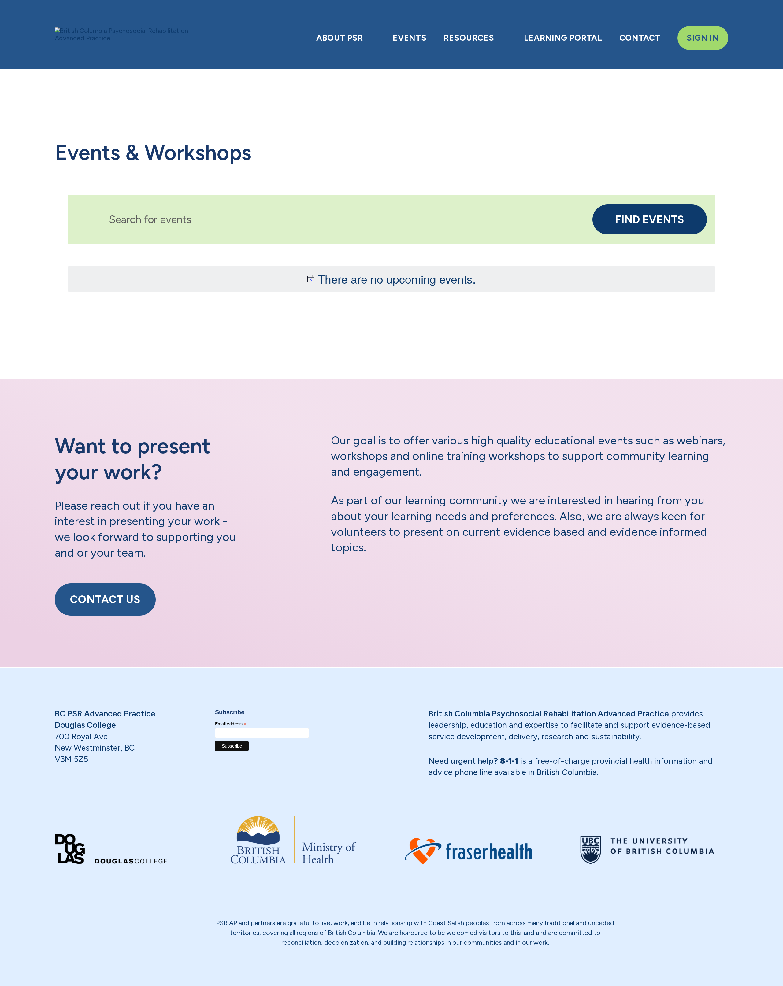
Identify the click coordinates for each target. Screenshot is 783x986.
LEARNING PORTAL (563, 38)
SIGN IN (703, 38)
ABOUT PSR (339, 38)
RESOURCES (468, 38)
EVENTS (409, 38)
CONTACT (640, 38)
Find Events (649, 219)
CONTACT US (105, 599)
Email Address (230, 724)
